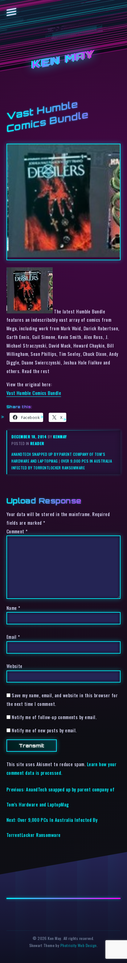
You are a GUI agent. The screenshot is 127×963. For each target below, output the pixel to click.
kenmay (60, 437)
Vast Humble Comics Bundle (33, 392)
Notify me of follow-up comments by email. (54, 717)
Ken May (63, 60)
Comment (17, 531)
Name (13, 607)
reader (37, 443)
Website (14, 666)
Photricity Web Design (78, 945)
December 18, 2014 (29, 437)
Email (13, 636)
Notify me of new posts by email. (44, 730)
